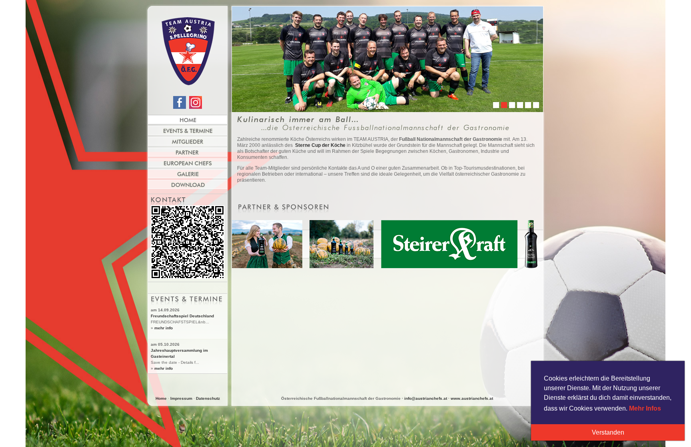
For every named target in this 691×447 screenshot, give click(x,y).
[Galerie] (187, 173)
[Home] (187, 119)
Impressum (181, 398)
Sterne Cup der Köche (320, 145)
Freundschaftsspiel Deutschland (182, 316)
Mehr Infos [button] (645, 408)
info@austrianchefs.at (425, 398)
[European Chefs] (187, 163)
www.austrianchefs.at (472, 398)
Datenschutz (208, 398)
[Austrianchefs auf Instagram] (195, 107)
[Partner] (187, 152)
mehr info (163, 328)
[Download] (187, 184)
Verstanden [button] (608, 432)
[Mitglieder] (187, 141)
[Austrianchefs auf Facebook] (179, 107)
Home (161, 398)
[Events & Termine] (187, 130)
